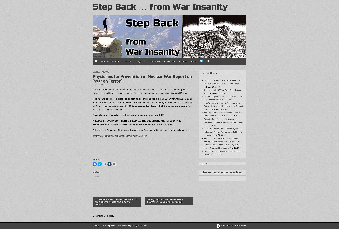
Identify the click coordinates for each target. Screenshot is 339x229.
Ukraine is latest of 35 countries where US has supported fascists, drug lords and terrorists (116, 202)
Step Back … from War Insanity (160, 7)
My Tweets (203, 164)
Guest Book (169, 61)
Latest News (154, 61)
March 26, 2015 (99, 85)
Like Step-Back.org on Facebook (221, 172)
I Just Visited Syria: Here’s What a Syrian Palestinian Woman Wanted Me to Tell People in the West (223, 132)
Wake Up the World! (110, 61)
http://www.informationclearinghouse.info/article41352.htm (120, 136)
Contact (183, 61)
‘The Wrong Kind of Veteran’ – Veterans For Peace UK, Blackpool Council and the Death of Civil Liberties (223, 106)
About (193, 61)
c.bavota (242, 226)
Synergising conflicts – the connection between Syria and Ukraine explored (165, 200)
